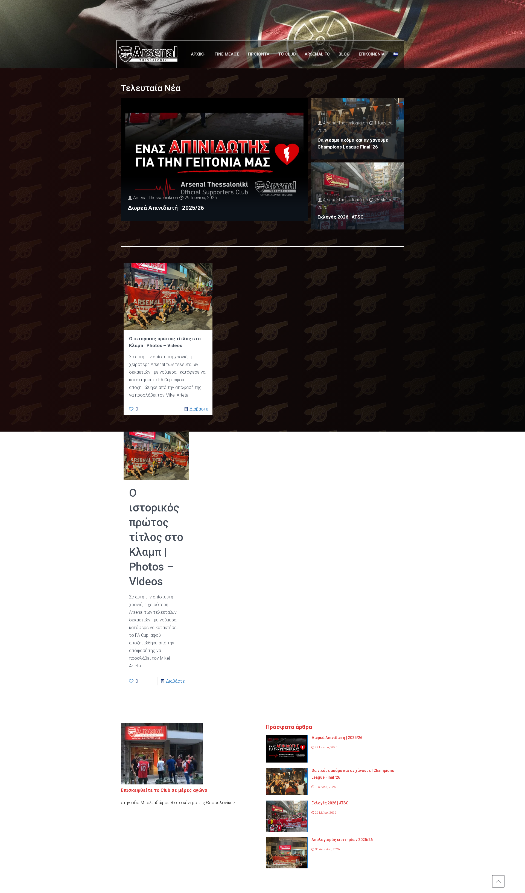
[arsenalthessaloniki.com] (147, 54)
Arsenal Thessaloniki (152, 197)
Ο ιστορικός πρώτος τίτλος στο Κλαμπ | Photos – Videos (156, 537)
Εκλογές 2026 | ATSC (340, 217)
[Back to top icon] (498, 881)
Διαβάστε (198, 409)
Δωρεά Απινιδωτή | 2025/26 (166, 208)
